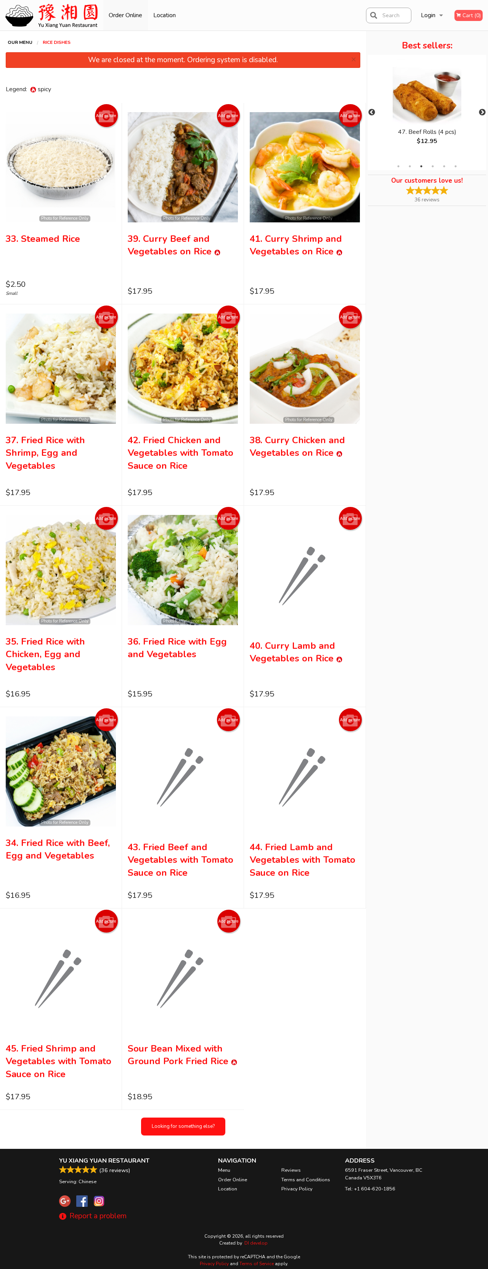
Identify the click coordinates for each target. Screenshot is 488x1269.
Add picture (106, 115)
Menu (224, 1170)
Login (428, 15)
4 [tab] (433, 166)
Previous (372, 112)
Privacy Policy (297, 1188)
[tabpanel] (427, 108)
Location (164, 15)
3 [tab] (421, 166)
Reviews (291, 1170)
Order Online (125, 15)
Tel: (370, 1188)
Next (482, 112)
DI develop (256, 1243)
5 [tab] (444, 166)
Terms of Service (256, 1264)
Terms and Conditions (305, 1179)
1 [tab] (398, 166)
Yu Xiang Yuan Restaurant (104, 1160)
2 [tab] (410, 166)
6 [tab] (455, 166)
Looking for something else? (183, 1126)
